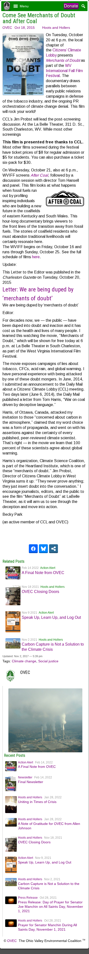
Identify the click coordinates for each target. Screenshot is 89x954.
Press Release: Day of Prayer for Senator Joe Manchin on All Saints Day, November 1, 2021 (50, 906)
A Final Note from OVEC (43, 573)
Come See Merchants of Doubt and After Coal (38, 18)
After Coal (39, 175)
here (36, 257)
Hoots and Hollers (56, 28)
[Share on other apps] (53, 548)
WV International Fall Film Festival (64, 70)
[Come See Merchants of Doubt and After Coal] (45, 751)
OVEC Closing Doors (40, 592)
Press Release (28, 897)
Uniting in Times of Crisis (37, 802)
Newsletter (25, 777)
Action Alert (47, 568)
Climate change (24, 661)
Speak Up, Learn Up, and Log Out (51, 617)
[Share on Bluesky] (43, 548)
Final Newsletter (30, 782)
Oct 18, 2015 (25, 28)
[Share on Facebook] (33, 548)
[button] (24, 6)
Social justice (48, 661)
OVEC (7, 28)
